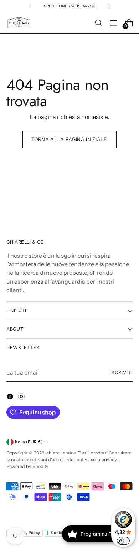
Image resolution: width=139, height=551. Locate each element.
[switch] (123, 541)
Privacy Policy (27, 532)
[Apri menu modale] (113, 23)
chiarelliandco (61, 452)
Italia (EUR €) (28, 441)
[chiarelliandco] (18, 23)
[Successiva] (109, 6)
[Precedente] (30, 6)
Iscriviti (121, 372)
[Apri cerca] (98, 23)
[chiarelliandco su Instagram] (22, 397)
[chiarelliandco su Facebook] (10, 397)
